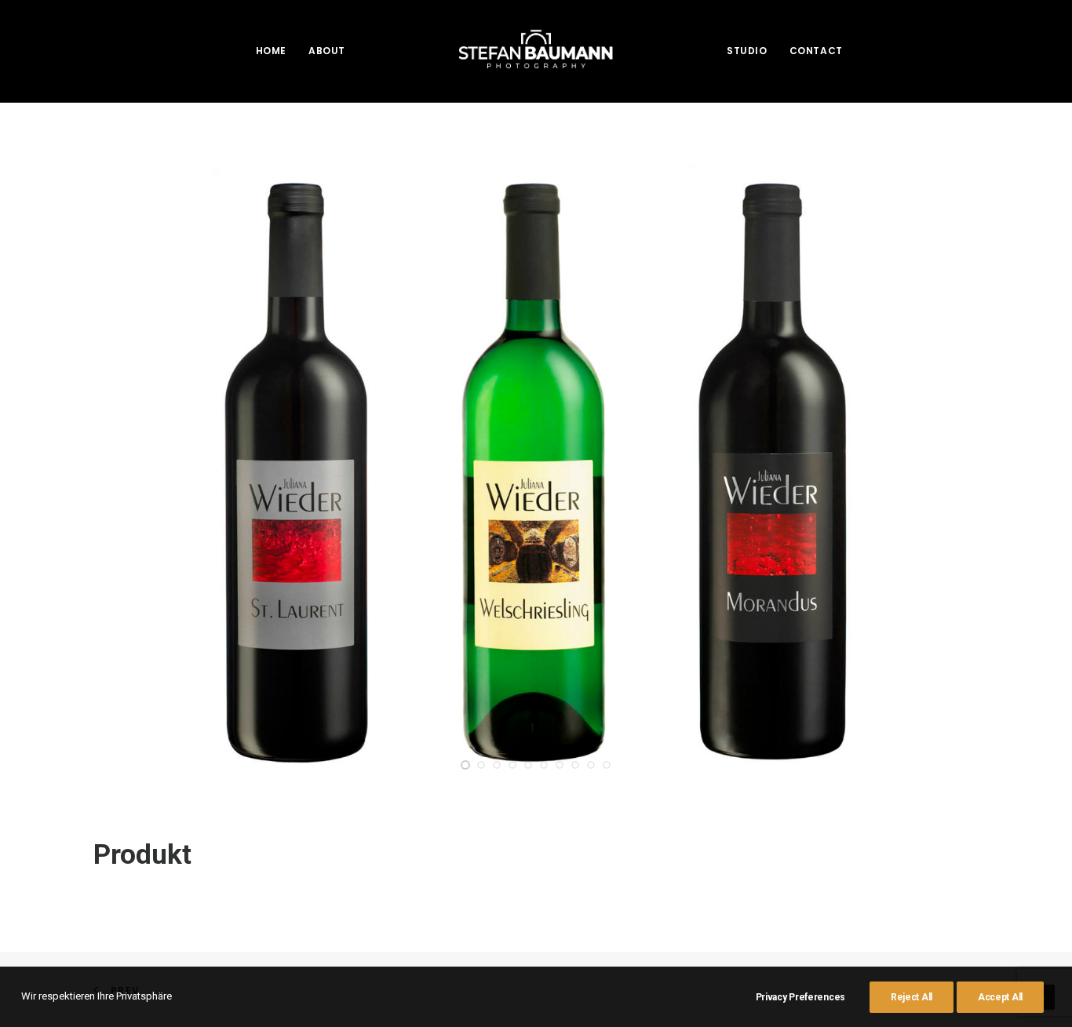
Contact (816, 50)
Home (271, 50)
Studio (747, 50)
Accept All (1000, 997)
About (326, 50)
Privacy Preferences (800, 997)
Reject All (911, 997)
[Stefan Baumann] (536, 51)
